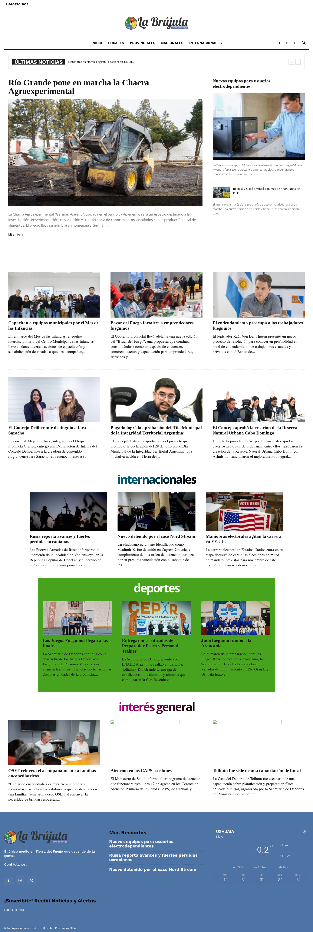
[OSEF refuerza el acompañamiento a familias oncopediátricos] (54, 742)
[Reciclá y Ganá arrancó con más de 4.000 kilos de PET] (221, 192)
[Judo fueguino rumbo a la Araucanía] (235, 618)
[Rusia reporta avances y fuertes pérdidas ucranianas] (68, 511)
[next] (298, 62)
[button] (304, 43)
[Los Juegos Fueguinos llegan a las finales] (77, 618)
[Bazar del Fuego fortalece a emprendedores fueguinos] (156, 294)
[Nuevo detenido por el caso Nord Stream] (156, 511)
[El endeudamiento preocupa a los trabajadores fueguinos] (259, 294)
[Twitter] (294, 43)
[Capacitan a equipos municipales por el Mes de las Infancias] (54, 294)
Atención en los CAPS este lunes (141, 770)
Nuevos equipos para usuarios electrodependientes (241, 83)
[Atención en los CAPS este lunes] (156, 742)
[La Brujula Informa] (156, 23)
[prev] (291, 62)
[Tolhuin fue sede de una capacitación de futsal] (259, 742)
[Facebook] (279, 43)
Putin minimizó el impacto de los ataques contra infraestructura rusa (113, 61)
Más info (14, 234)
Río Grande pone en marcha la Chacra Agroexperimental (78, 87)
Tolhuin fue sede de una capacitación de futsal (257, 770)
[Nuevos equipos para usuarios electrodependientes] (259, 126)
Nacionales (172, 43)
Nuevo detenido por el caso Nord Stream (156, 536)
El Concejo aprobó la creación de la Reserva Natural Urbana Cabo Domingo (255, 430)
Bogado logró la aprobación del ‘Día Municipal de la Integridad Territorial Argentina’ (156, 430)
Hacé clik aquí (14, 910)
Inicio (97, 43)
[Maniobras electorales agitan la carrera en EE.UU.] (244, 511)
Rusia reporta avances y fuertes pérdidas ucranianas (60, 539)
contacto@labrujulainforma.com (55, 864)
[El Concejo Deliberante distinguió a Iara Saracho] (54, 399)
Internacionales (205, 43)
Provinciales (142, 43)
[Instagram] (287, 43)
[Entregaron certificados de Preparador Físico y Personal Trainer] (156, 618)
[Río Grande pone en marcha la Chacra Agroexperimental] (105, 152)
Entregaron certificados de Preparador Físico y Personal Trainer (150, 646)
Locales (116, 43)
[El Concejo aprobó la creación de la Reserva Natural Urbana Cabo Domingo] (259, 399)
